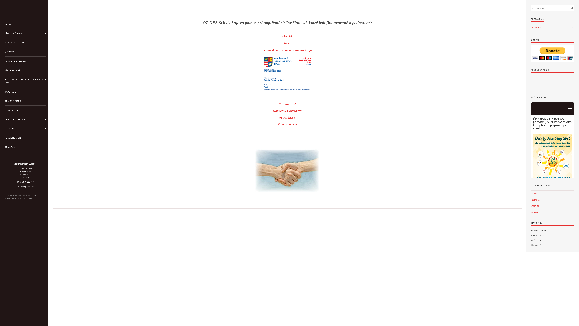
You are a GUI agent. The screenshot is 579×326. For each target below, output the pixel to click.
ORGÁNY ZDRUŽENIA (15, 61)
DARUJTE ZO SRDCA (15, 119)
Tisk (34, 195)
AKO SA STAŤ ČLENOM (16, 42)
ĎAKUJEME (10, 91)
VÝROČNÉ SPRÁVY (14, 70)
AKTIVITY (9, 52)
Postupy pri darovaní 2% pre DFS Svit (24, 81)
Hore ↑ (30, 198)
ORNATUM (10, 147)
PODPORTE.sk (12, 110)
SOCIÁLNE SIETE (13, 137)
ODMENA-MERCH (13, 101)
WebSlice (26, 195)
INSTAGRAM (536, 199)
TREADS (534, 212)
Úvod (8, 24)
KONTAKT (9, 128)
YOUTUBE (535, 206)
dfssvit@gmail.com (25, 186)
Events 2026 (536, 27)
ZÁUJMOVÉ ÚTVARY (15, 33)
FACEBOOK (536, 193)
